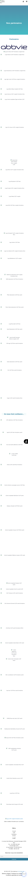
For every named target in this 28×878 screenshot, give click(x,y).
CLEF (14, 832)
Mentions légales (6, 873)
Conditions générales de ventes (14, 875)
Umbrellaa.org (21, 871)
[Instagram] (4, 826)
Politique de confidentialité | (19, 873)
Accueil (14, 831)
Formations (14, 834)
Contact (14, 835)
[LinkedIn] (1, 826)
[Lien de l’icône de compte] (23, 1)
